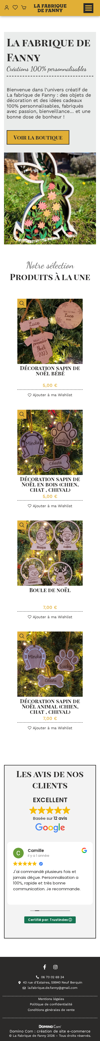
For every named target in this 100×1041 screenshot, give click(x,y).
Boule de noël (50, 589)
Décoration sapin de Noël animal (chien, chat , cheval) (50, 706)
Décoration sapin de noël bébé (50, 370)
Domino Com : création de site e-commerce (50, 1031)
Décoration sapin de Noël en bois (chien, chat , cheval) (50, 484)
